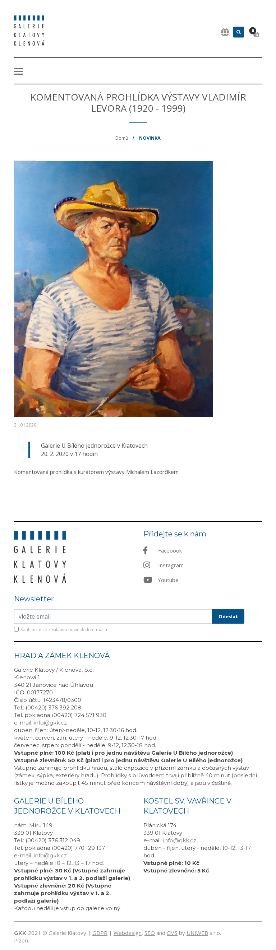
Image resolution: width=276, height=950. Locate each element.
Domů (121, 138)
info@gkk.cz (50, 722)
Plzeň (21, 940)
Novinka (150, 138)
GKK (20, 933)
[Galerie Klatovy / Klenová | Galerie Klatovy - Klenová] (29, 29)
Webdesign (128, 932)
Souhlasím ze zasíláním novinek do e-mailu (63, 630)
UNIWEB (197, 932)
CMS (172, 932)
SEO (149, 932)
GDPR (99, 932)
